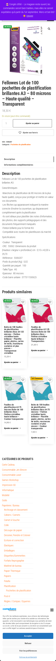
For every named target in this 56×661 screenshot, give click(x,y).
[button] (52, 610)
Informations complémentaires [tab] (18, 165)
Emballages (9, 550)
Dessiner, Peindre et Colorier (17, 535)
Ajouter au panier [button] (11, 362)
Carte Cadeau (8, 464)
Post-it (7, 596)
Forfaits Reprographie (14, 560)
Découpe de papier (13, 530)
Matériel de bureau (12, 565)
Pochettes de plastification (21, 145)
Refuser (28, 643)
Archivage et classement (15, 509)
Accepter (28, 636)
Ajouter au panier (32, 123)
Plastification (10, 586)
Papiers (7, 576)
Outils (4, 500)
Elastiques (8, 545)
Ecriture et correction (14, 540)
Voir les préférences (28, 651)
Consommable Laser (11, 474)
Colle (6, 525)
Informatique (8, 490)
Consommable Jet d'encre (14, 469)
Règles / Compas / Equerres (17, 601)
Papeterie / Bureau (10, 505)
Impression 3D (9, 485)
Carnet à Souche (12, 520)
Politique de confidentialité (28, 657)
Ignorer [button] (29, 15)
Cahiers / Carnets (12, 514)
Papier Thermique (12, 570)
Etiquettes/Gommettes (14, 555)
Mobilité (5, 495)
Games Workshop (10, 480)
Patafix (7, 581)
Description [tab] (9, 159)
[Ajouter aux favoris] (23, 302)
